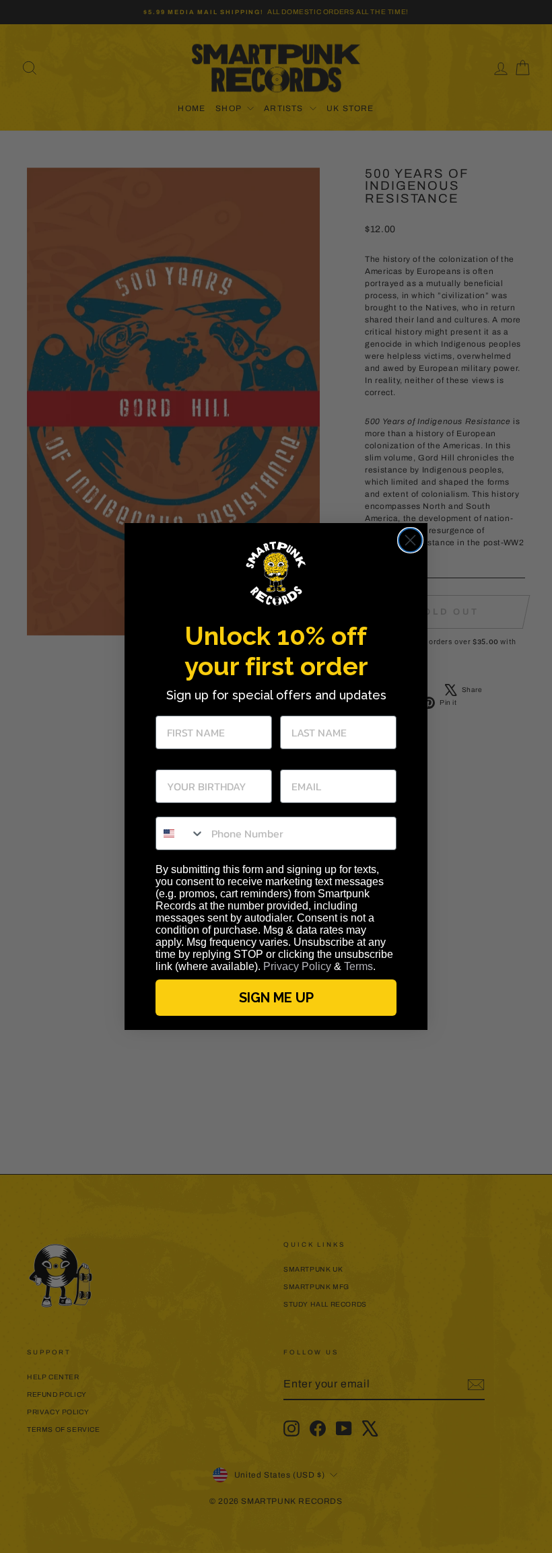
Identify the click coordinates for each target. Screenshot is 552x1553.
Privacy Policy (297, 966)
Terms (358, 966)
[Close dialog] (410, 540)
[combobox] (180, 833)
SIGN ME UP (276, 998)
